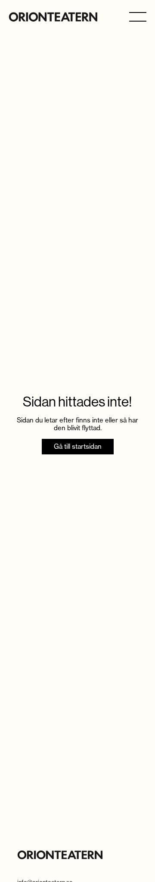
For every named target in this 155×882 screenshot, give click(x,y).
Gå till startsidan (78, 446)
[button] (138, 16)
